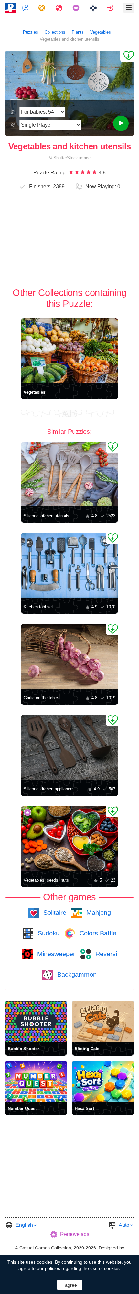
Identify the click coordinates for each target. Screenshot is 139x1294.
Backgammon (76, 974)
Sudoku (47, 933)
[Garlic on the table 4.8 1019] (69, 656)
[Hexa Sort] (103, 1081)
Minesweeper (55, 953)
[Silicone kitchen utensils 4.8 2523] (69, 474)
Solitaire (53, 912)
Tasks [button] (42, 7)
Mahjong (97, 912)
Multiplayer (25, 7)
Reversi (105, 953)
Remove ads (74, 1234)
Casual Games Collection (45, 1247)
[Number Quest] (36, 1081)
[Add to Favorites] (127, 56)
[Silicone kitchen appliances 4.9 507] (69, 747)
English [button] (24, 1225)
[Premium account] (76, 7)
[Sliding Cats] (103, 1021)
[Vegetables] (69, 350)
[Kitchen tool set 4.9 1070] (69, 565)
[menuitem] (25, 7)
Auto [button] (124, 1225)
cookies (44, 1262)
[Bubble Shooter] (36, 1021)
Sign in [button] (111, 7)
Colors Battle (97, 933)
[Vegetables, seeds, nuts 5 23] (69, 838)
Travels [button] (59, 7)
